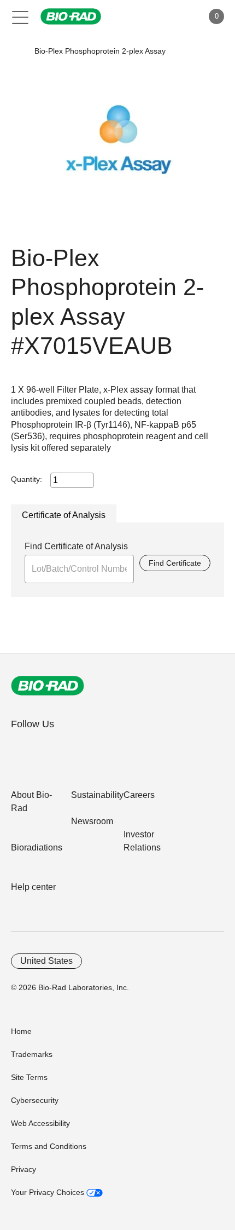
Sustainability (97, 795)
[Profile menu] (179, 16)
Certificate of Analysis (63, 515)
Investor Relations (142, 841)
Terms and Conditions (48, 1146)
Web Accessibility (40, 1123)
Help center (33, 887)
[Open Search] (156, 16)
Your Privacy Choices (48, 1192)
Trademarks (31, 1054)
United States (46, 960)
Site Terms (29, 1077)
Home (21, 1031)
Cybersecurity (34, 1100)
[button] (18, 51)
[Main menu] (20, 16)
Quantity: (26, 479)
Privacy (23, 1169)
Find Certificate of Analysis (76, 546)
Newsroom (92, 821)
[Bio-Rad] (47, 686)
